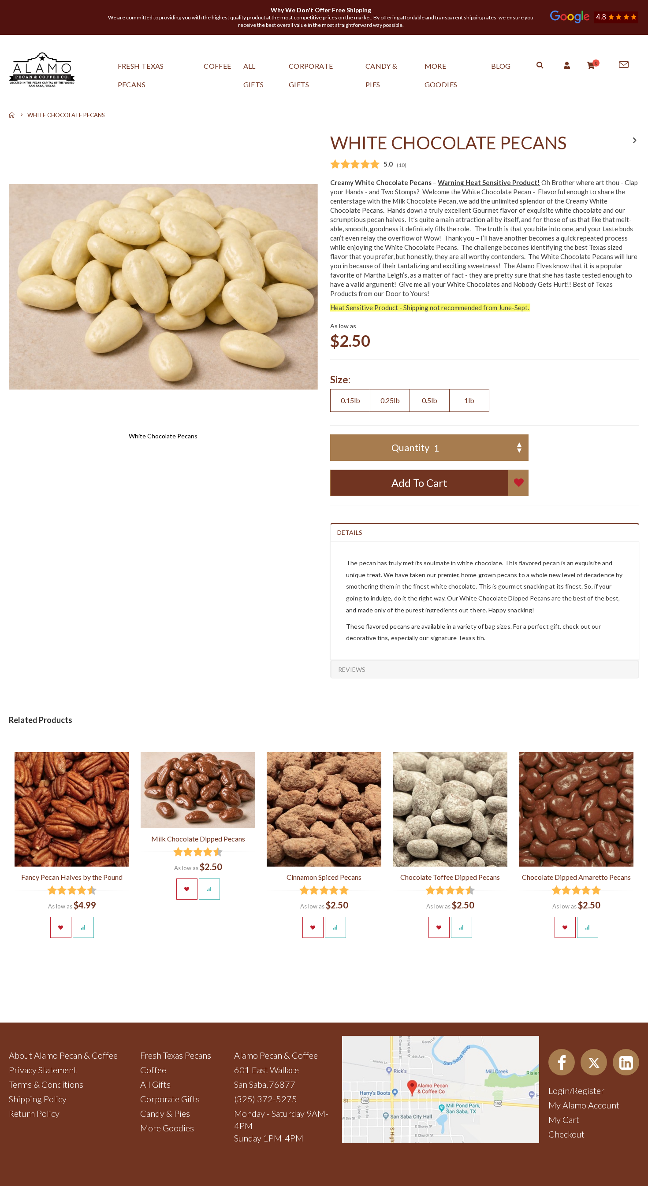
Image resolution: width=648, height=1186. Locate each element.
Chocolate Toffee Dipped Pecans (450, 877)
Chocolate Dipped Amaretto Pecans (576, 877)
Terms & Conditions (46, 1084)
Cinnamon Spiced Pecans (324, 877)
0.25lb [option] (390, 400)
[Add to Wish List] (60, 927)
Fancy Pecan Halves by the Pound (72, 877)
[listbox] (484, 401)
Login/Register (576, 1090)
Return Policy (34, 1113)
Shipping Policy (38, 1098)
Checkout (566, 1134)
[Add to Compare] (83, 927)
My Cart (563, 1119)
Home (12, 115)
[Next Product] (634, 140)
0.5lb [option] (429, 400)
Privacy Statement (43, 1069)
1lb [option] (469, 400)
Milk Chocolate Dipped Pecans (198, 838)
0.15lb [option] (350, 400)
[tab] (484, 532)
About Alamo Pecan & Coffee (63, 1055)
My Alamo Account (583, 1105)
